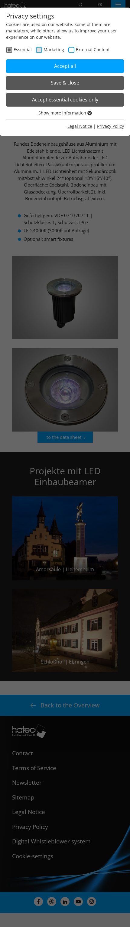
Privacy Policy (110, 126)
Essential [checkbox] (23, 49)
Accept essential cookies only (65, 99)
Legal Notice (79, 126)
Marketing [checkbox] (54, 49)
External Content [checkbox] (93, 49)
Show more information (62, 113)
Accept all (65, 66)
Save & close (65, 82)
